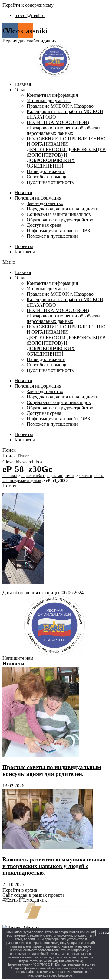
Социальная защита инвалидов (59, 214)
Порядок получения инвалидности (63, 208)
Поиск (9, 455)
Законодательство (45, 203)
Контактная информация (52, 95)
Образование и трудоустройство (60, 219)
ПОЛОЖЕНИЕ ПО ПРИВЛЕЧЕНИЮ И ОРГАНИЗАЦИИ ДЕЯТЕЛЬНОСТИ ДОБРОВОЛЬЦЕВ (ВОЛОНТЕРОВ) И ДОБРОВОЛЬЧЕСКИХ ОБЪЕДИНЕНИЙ (66, 152)
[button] (54, 262)
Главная (23, 84)
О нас (20, 89)
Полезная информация (38, 197)
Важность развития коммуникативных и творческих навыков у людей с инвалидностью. (54, 866)
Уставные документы (49, 100)
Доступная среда (44, 225)
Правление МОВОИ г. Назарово (60, 106)
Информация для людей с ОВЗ (58, 230)
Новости (23, 192)
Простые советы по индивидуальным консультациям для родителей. (51, 770)
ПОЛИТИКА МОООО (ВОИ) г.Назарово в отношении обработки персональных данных (63, 128)
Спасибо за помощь (47, 176)
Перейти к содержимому (28, 5)
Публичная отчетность (50, 182)
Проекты (24, 246)
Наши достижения (46, 171)
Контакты (25, 251)
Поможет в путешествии (52, 236)
